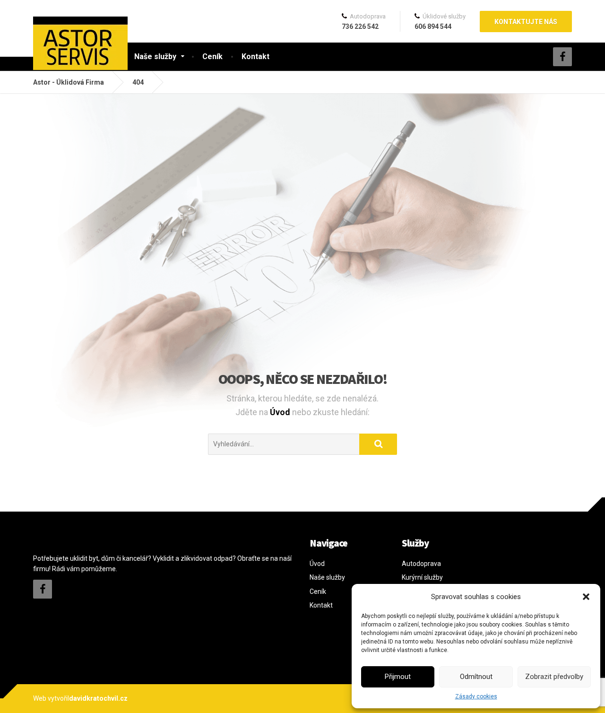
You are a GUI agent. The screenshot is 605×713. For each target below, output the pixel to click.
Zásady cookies (476, 696)
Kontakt (255, 56)
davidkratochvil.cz (98, 698)
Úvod (281, 412)
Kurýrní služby (422, 577)
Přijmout (398, 676)
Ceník (212, 56)
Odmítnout (476, 676)
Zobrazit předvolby (554, 676)
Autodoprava (421, 563)
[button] (586, 596)
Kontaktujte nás (525, 22)
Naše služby (155, 56)
